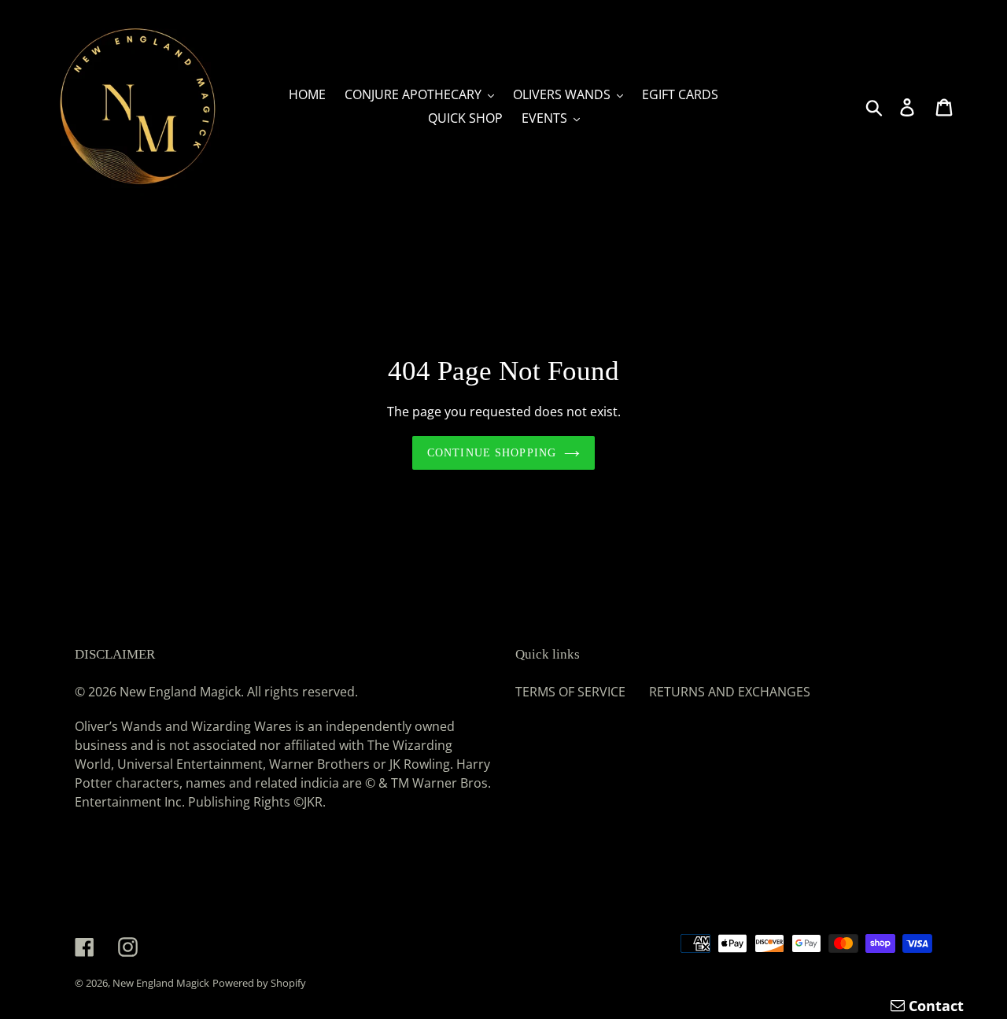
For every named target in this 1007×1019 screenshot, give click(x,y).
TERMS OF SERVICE (570, 691)
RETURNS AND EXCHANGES (729, 691)
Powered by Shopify (259, 983)
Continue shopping (491, 453)
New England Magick (161, 983)
